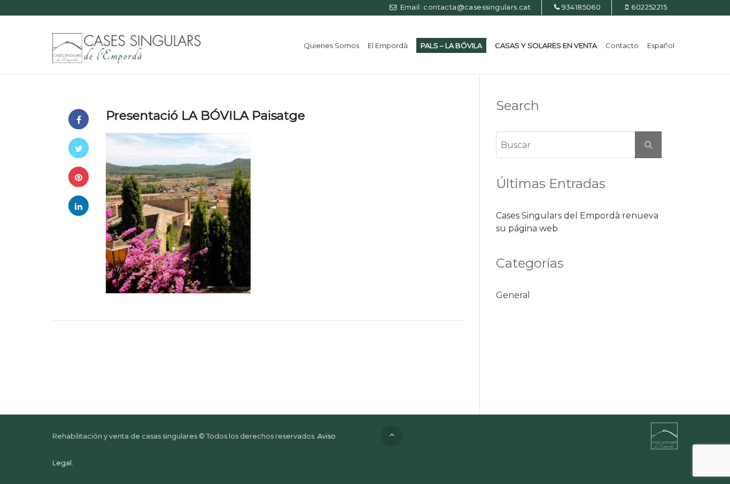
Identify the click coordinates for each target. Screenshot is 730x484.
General (513, 295)
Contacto (622, 45)
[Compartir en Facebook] (78, 119)
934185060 (581, 7)
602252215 (649, 7)
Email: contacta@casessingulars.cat (464, 7)
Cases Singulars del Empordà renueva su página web (577, 221)
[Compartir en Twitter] (78, 148)
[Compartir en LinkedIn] (78, 206)
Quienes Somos (331, 45)
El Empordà (388, 45)
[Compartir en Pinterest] (78, 177)
